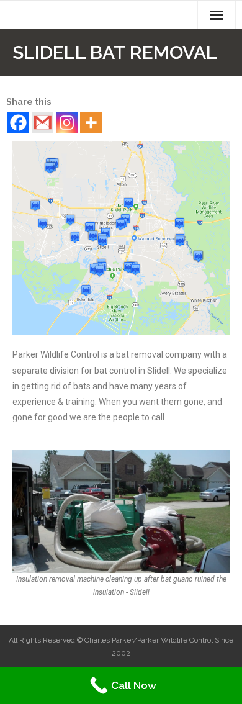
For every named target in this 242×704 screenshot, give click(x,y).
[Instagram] (67, 122)
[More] (91, 122)
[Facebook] (18, 122)
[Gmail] (42, 122)
